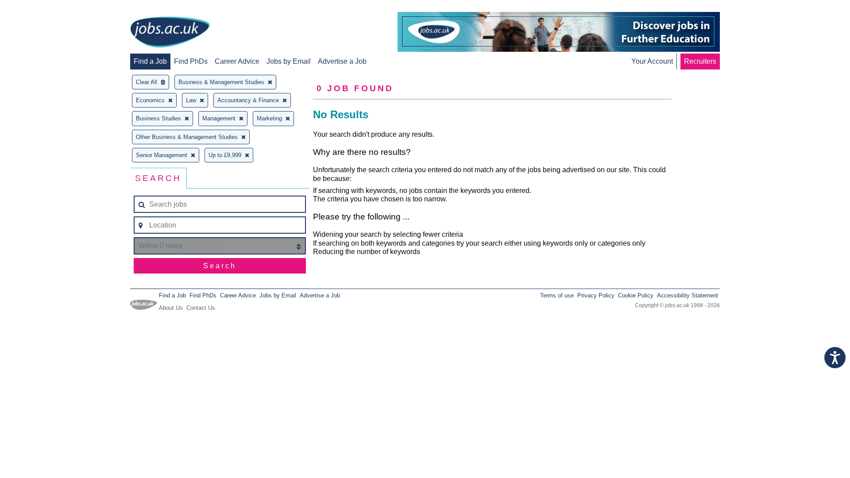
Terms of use (557, 295)
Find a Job (150, 61)
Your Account (652, 61)
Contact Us (200, 308)
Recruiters (700, 61)
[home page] (170, 32)
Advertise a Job (342, 61)
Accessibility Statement (687, 295)
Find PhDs (191, 61)
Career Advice (237, 61)
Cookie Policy (635, 295)
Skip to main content (35, 8)
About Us (171, 308)
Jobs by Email (289, 61)
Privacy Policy (595, 295)
